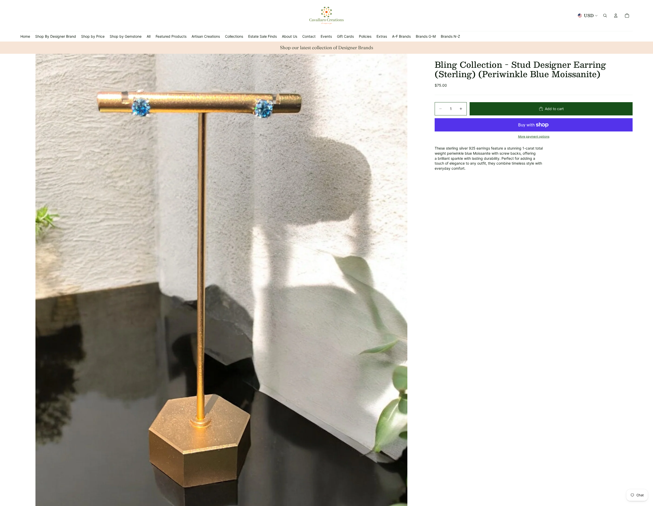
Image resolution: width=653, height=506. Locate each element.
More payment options (533, 136)
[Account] (615, 15)
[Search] (605, 15)
